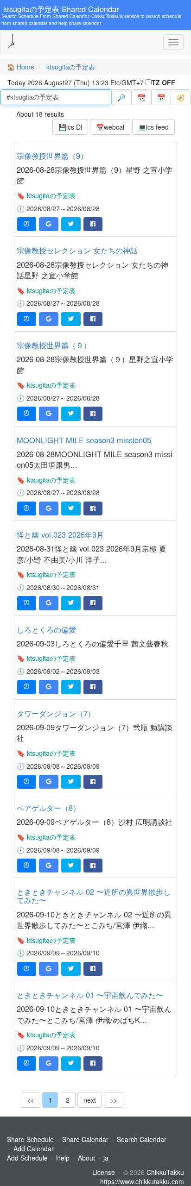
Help (63, 1157)
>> (113, 1099)
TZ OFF (163, 82)
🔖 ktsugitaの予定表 (46, 195)
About (86, 1157)
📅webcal (110, 127)
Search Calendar (141, 1139)
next (89, 1099)
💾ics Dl (70, 127)
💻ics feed (153, 127)
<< (30, 1099)
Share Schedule (30, 1139)
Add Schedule (27, 1157)
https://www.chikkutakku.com (142, 1181)
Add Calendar (33, 1148)
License (103, 1172)
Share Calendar (85, 1139)
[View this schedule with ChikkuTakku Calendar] (26, 224)
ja (105, 1157)
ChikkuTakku (165, 1172)
